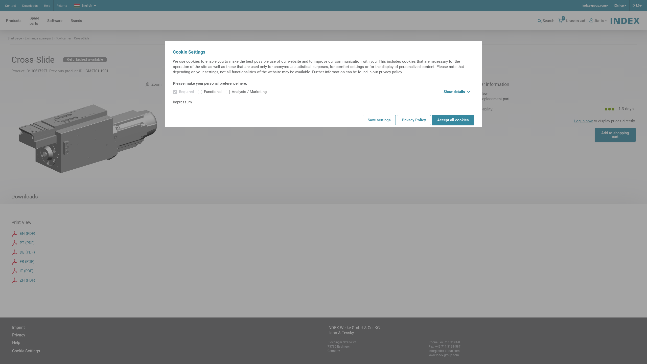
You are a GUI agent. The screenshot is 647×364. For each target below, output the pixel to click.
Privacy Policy (414, 120)
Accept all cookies (453, 120)
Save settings (379, 120)
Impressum (182, 102)
